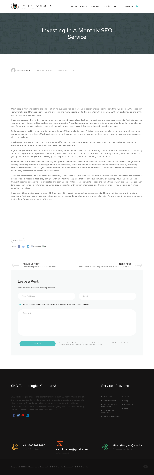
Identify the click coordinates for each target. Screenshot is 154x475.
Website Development (111, 416)
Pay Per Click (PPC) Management (109, 406)
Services (94, 6)
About (83, 6)
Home (74, 6)
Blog (126, 401)
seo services (18, 240)
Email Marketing (109, 401)
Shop (116, 6)
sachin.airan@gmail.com (72, 449)
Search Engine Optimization (107, 411)
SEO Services (63, 70)
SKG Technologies (56, 467)
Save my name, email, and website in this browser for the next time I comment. (56, 304)
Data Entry (107, 397)
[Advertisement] (77, 91)
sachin (27, 70)
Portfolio (106, 6)
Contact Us (128, 6)
